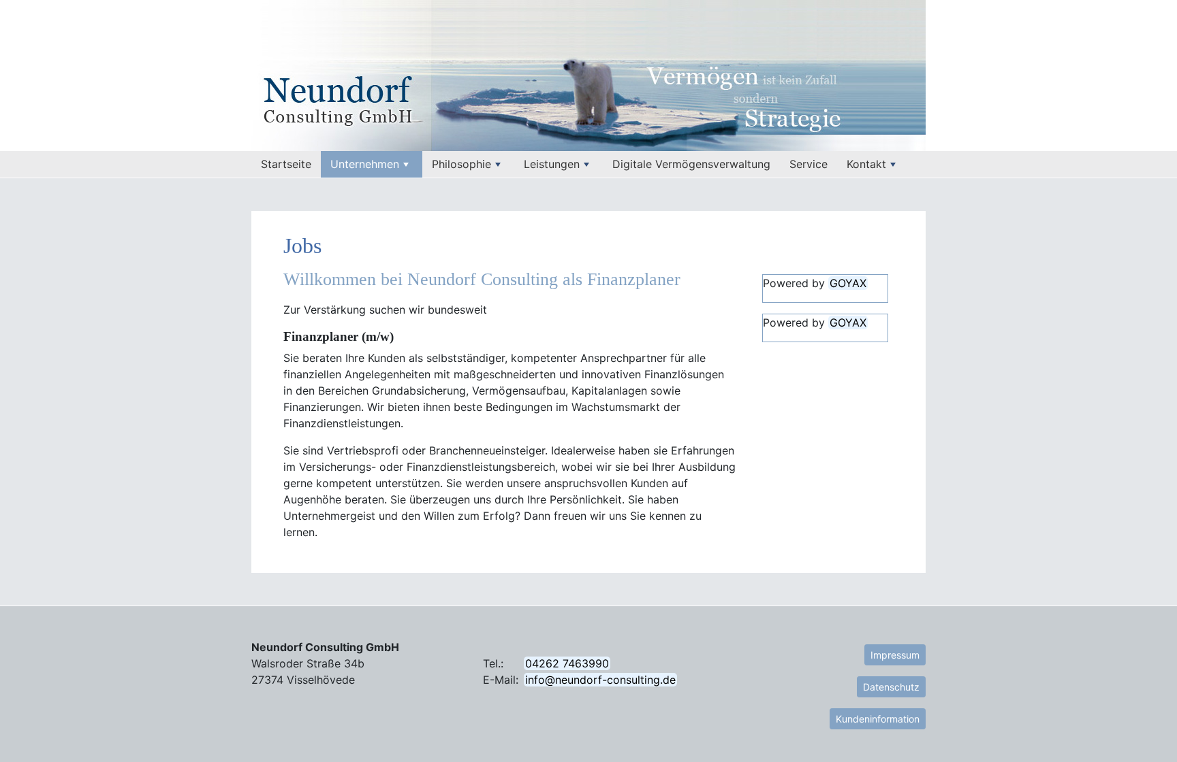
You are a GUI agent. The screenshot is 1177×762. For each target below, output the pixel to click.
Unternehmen (364, 164)
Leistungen (552, 164)
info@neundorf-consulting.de (600, 679)
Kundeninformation (878, 719)
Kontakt (866, 164)
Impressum (895, 655)
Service (808, 164)
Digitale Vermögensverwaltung (691, 164)
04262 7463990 (567, 663)
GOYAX (848, 283)
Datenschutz (891, 687)
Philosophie (461, 164)
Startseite (291, 164)
